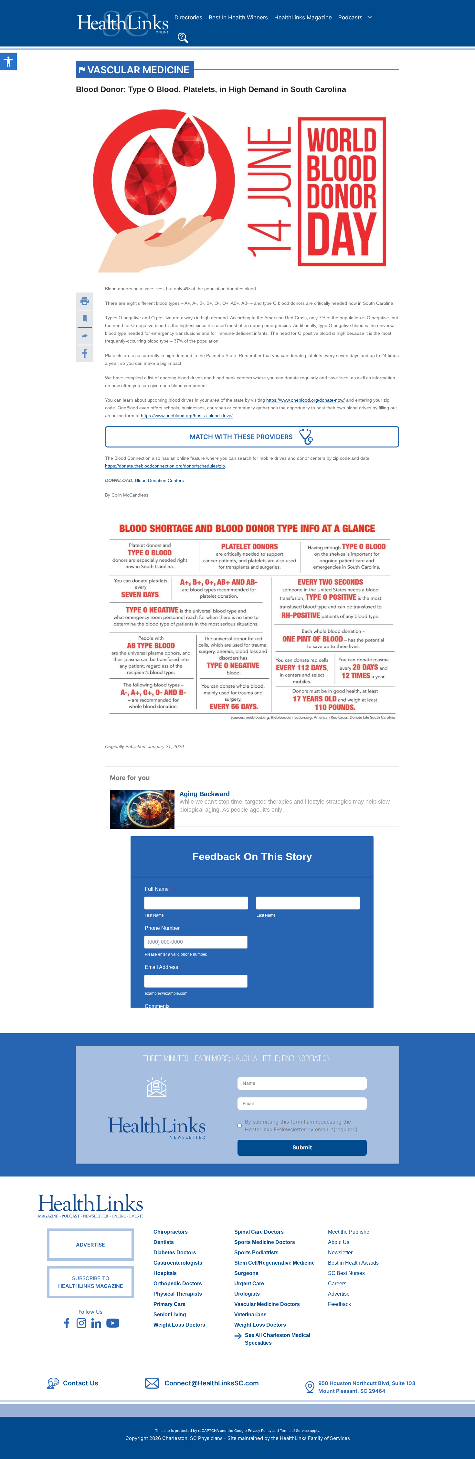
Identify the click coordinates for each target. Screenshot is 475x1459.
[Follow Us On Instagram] (81, 1323)
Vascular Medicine (138, 70)
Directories (188, 17)
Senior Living (169, 1314)
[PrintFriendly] (84, 301)
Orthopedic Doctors (177, 1283)
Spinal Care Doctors (259, 1232)
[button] (183, 36)
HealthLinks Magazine (303, 17)
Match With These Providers (241, 437)
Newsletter (340, 1252)
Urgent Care (249, 1283)
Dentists (163, 1242)
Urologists (247, 1294)
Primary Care (169, 1304)
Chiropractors (170, 1232)
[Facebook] (84, 353)
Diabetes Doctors (174, 1252)
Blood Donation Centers (159, 480)
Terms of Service (294, 1430)
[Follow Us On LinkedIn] (96, 1323)
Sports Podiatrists (256, 1252)
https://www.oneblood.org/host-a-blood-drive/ (187, 415)
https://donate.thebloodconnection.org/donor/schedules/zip (165, 465)
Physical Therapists (177, 1294)
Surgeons (246, 1273)
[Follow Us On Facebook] (66, 1323)
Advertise (90, 1244)
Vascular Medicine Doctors (267, 1304)
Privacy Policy (259, 1430)
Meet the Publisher (349, 1232)
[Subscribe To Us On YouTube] (112, 1323)
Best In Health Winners (238, 17)
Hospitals (165, 1273)
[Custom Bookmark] (84, 318)
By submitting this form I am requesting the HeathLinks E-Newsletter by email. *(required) (301, 1125)
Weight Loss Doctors (179, 1325)
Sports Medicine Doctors (264, 1242)
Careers (337, 1283)
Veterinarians (250, 1314)
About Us (338, 1242)
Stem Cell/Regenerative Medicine (274, 1263)
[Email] (84, 336)
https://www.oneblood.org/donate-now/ (305, 400)
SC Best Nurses (346, 1273)
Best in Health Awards (353, 1263)
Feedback (339, 1304)
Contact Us (80, 1383)
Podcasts (350, 17)
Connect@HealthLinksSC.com (211, 1383)
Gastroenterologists (177, 1263)
